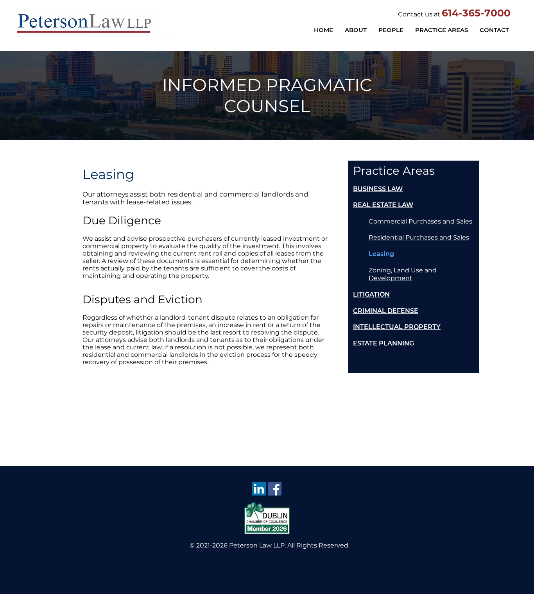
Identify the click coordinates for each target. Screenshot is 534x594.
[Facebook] (274, 489)
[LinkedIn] (259, 489)
